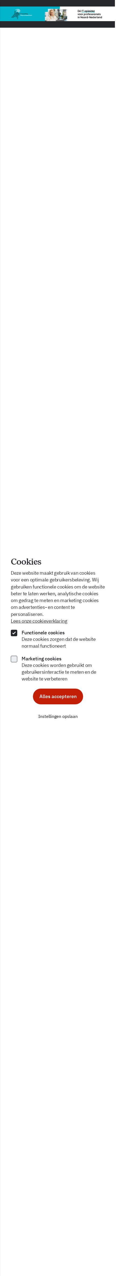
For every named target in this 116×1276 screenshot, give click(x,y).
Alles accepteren (58, 696)
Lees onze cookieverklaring (39, 621)
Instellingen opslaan (58, 716)
